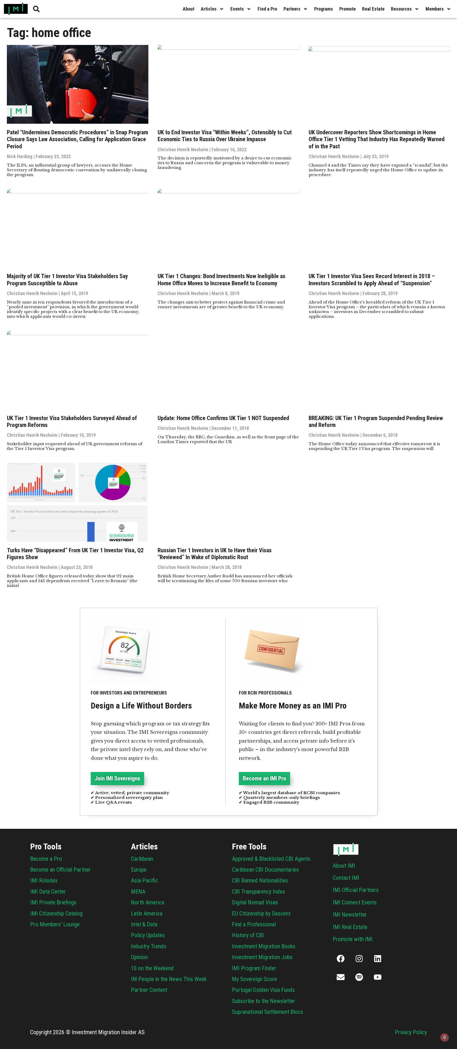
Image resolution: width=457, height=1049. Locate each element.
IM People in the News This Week (169, 979)
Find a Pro (267, 9)
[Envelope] (341, 977)
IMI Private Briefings (53, 902)
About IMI (344, 865)
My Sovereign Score (254, 979)
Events (237, 9)
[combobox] (74, 9)
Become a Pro (46, 858)
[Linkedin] (378, 959)
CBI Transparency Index (258, 891)
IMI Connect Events (355, 902)
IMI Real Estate (350, 927)
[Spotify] (359, 977)
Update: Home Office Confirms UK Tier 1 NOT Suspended (223, 418)
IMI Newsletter (350, 914)
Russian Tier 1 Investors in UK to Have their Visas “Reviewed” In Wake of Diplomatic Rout (215, 553)
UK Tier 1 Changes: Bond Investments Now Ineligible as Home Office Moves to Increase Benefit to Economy (221, 279)
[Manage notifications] (444, 1037)
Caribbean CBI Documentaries (265, 869)
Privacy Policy (411, 1032)
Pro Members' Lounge (55, 924)
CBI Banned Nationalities (260, 880)
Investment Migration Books (263, 946)
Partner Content (149, 990)
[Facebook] (341, 959)
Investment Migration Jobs (262, 957)
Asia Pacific (144, 880)
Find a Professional (254, 924)
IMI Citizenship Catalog (56, 913)
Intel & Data (144, 924)
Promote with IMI (353, 939)
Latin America (146, 913)
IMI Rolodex (44, 880)
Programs (323, 9)
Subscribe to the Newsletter (263, 1001)
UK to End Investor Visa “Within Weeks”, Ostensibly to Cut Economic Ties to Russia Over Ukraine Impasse (225, 135)
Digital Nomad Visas (255, 902)
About (188, 9)
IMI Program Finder (254, 968)
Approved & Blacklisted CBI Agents (271, 858)
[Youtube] (378, 977)
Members (435, 9)
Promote (347, 9)
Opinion (139, 957)
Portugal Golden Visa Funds (263, 990)
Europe (139, 869)
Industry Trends (148, 946)
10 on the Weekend (152, 968)
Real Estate (373, 9)
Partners (292, 9)
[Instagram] (359, 959)
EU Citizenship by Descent (261, 913)
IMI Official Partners (356, 890)
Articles (209, 9)
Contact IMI (346, 878)
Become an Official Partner (60, 869)
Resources (401, 9)
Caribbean (142, 858)
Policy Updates (148, 935)
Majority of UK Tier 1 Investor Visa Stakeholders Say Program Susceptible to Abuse (67, 279)
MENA (138, 891)
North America (147, 902)
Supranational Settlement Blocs (267, 1012)
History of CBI (248, 935)
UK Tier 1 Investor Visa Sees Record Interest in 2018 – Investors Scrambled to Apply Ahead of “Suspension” (372, 279)
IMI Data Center (48, 891)
